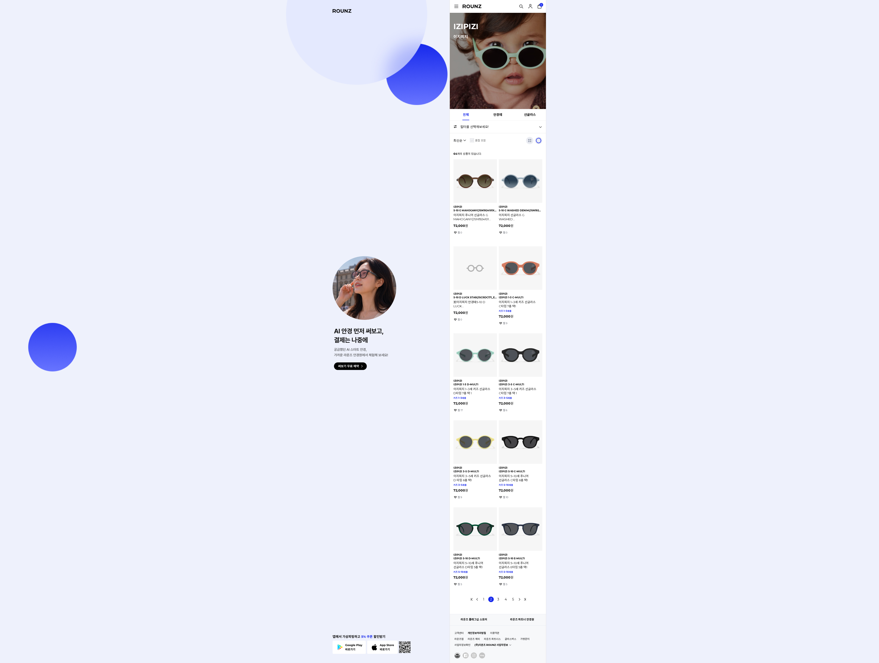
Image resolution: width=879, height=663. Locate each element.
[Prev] (477, 599)
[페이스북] (466, 655)
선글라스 (530, 115)
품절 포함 (480, 140)
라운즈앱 (459, 639)
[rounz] (342, 11)
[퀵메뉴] (456, 6)
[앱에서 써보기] (538, 140)
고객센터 (459, 633)
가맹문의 (524, 639)
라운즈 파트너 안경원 (522, 619)
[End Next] (525, 599)
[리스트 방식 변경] (529, 140)
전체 (466, 115)
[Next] (519, 599)
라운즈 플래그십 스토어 (474, 619)
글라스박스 (510, 639)
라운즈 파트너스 (492, 639)
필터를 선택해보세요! (474, 127)
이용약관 (494, 633)
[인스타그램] (474, 655)
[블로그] (482, 655)
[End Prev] (472, 599)
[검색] (521, 6)
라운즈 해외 (474, 639)
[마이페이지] (530, 6)
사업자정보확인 (462, 645)
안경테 (497, 115)
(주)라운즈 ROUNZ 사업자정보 (491, 645)
